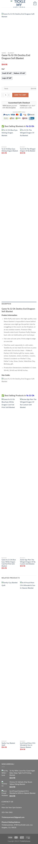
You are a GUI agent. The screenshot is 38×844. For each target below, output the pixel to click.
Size (3, 69)
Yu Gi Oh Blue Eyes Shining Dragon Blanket (10, 150)
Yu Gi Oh (30, 126)
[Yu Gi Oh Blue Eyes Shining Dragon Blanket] (10, 137)
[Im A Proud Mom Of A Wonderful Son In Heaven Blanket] (28, 660)
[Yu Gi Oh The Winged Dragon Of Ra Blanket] (28, 137)
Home (4, 53)
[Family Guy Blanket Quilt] (10, 660)
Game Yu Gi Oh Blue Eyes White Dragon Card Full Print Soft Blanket (9, 563)
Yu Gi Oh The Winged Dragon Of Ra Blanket (27, 150)
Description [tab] (6, 304)
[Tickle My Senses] (19, 3)
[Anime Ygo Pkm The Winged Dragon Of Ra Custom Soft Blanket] (28, 477)
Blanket (11, 53)
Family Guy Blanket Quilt (8, 744)
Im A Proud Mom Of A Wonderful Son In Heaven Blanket (27, 745)
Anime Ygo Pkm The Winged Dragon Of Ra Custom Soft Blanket (27, 562)
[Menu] (3, 3)
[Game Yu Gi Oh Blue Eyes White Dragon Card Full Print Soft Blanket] (10, 477)
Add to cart (20, 95)
